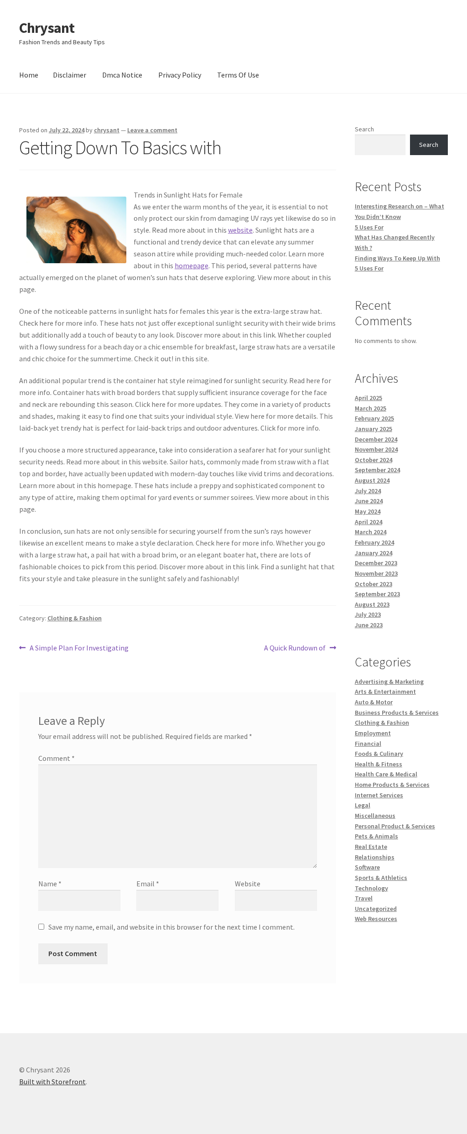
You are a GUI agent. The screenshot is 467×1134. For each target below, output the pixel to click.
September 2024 (377, 470)
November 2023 (376, 573)
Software (367, 867)
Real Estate (371, 847)
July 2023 (368, 614)
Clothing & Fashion (74, 618)
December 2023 (376, 563)
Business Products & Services (397, 712)
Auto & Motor (374, 702)
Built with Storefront (52, 1081)
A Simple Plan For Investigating (79, 648)
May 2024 (367, 511)
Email (147, 883)
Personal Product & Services (395, 826)
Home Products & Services (392, 784)
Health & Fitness (378, 764)
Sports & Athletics (381, 878)
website (240, 229)
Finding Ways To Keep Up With (397, 258)
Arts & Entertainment (385, 691)
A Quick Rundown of (295, 648)
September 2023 (377, 594)
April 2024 (368, 522)
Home (28, 74)
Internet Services (379, 795)
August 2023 (372, 604)
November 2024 (376, 449)
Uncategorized (376, 909)
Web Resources (376, 919)
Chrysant (46, 28)
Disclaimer (69, 74)
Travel (364, 898)
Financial (368, 743)
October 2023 (373, 584)
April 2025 (368, 398)
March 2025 (370, 408)
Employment (373, 733)
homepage (191, 265)
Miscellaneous (375, 815)
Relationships (374, 857)
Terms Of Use (238, 74)
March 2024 (370, 532)
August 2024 (372, 480)
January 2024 (373, 553)
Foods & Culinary (379, 753)
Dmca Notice (122, 74)
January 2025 (373, 429)
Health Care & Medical (386, 774)
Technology (371, 888)
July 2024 (368, 491)
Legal (362, 805)
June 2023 (369, 625)
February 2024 (374, 542)
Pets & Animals (376, 836)
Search (364, 129)
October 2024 (373, 460)
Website (247, 883)
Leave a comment (152, 130)
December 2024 (376, 439)
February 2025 (374, 418)
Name (50, 883)
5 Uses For (369, 227)
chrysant (106, 130)
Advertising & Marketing (389, 681)
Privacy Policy (179, 74)
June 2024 (369, 501)
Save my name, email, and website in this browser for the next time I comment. (171, 926)
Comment (56, 758)
